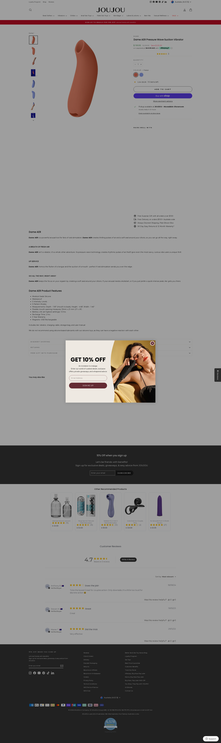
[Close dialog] (152, 343)
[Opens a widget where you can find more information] (211, 739)
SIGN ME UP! (88, 386)
